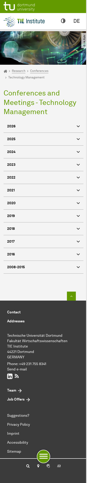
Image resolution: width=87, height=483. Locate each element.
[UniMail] (59, 466)
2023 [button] (11, 164)
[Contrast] (63, 21)
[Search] (28, 466)
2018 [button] (11, 228)
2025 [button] (11, 139)
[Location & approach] (38, 466)
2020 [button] (11, 203)
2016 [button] (11, 254)
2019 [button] (11, 216)
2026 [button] (11, 126)
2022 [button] (11, 177)
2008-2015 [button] (16, 267)
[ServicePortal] (48, 466)
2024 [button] (11, 152)
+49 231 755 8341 (32, 364)
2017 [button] (11, 241)
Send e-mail (17, 369)
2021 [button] (11, 190)
